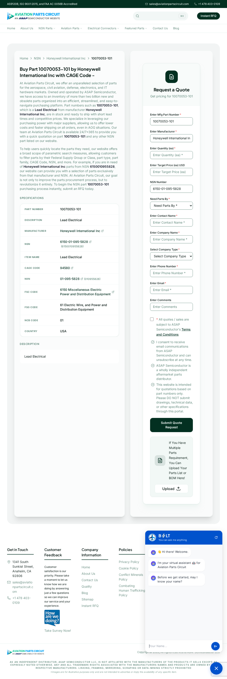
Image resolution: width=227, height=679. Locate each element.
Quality (87, 586)
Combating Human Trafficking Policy (132, 590)
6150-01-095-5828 (74, 242)
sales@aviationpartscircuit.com (169, 4)
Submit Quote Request (171, 425)
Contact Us (160, 28)
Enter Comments (160, 300)
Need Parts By (160, 199)
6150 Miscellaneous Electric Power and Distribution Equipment (85, 292)
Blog (176, 28)
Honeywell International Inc (66, 58)
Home (11, 28)
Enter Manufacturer (163, 131)
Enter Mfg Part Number (165, 114)
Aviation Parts (70, 28)
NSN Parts (46, 28)
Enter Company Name (165, 232)
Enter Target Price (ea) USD (167, 165)
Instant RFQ (208, 16)
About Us (26, 28)
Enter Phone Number (164, 266)
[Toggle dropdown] (54, 28)
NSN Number (158, 182)
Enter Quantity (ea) (162, 148)
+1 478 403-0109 (209, 4)
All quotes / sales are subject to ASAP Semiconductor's (173, 326)
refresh (216, 537)
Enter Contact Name (163, 215)
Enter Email (158, 283)
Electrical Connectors (102, 28)
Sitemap (88, 599)
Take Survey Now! (57, 630)
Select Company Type (165, 249)
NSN (37, 58)
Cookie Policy (128, 568)
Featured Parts (134, 28)
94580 (65, 268)
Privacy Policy (129, 562)
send (215, 646)
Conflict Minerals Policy (131, 577)
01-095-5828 (70, 279)
